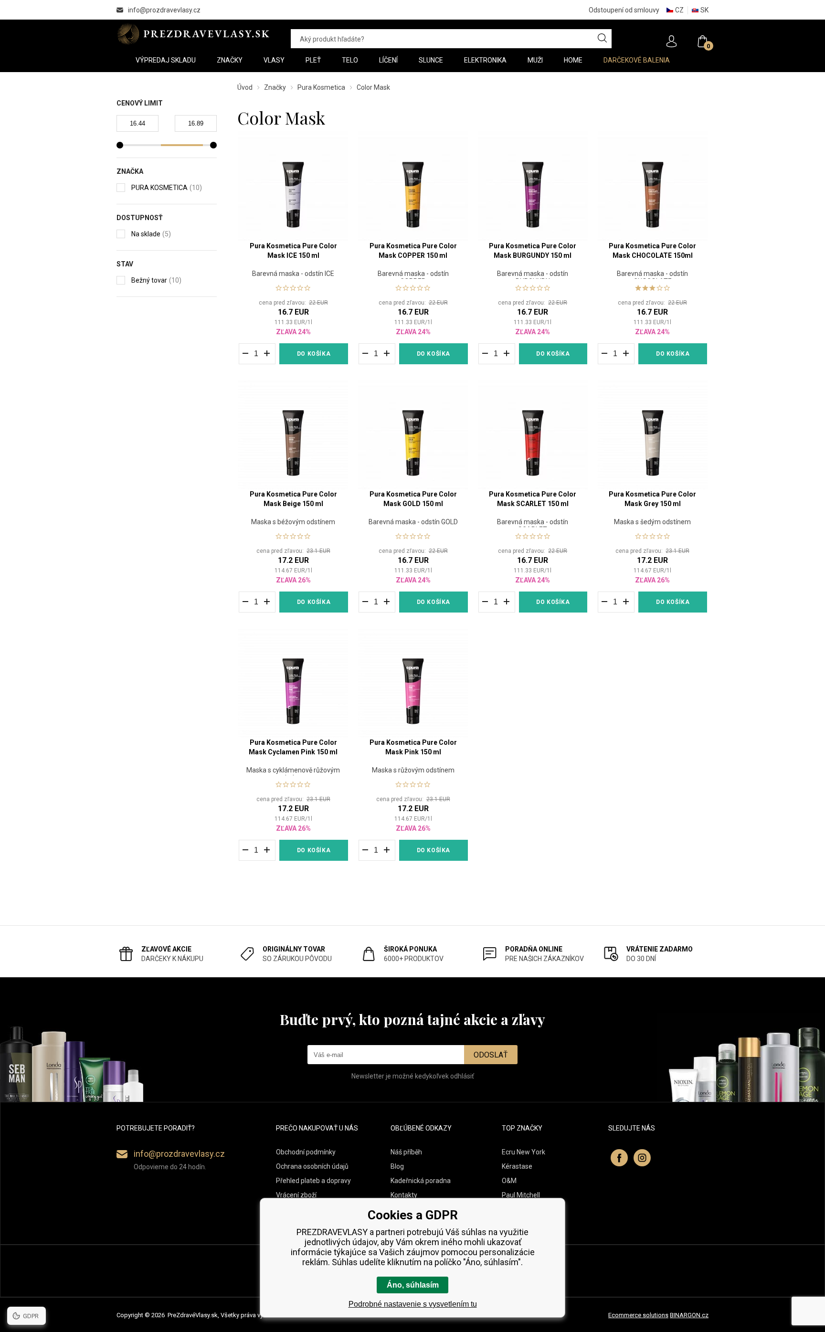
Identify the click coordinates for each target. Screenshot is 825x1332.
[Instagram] (642, 1157)
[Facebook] (619, 1157)
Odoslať (491, 1054)
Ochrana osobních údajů (312, 1166)
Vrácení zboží (296, 1195)
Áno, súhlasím (413, 1285)
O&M (509, 1180)
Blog (397, 1166)
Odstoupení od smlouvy (624, 10)
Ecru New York (523, 1152)
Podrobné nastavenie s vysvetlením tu (413, 1304)
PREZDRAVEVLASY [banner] (194, 34)
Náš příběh (406, 1152)
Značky (275, 87)
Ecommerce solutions (638, 1315)
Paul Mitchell (521, 1195)
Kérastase (517, 1166)
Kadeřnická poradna (421, 1180)
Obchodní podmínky (306, 1152)
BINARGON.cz (689, 1315)
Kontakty (404, 1195)
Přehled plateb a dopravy (313, 1180)
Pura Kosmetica (321, 87)
